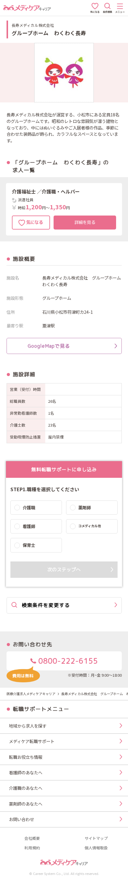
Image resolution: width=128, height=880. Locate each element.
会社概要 (32, 838)
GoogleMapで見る (49, 346)
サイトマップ (96, 838)
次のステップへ (64, 569)
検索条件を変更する (46, 605)
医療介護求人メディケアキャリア (31, 693)
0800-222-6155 (67, 661)
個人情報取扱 (96, 848)
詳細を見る (84, 222)
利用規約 (32, 848)
